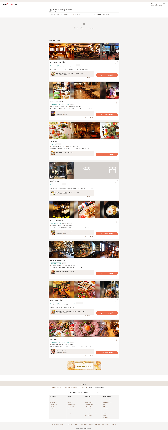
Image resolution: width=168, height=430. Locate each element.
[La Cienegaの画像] (84, 130)
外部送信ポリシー (77, 424)
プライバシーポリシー (69, 424)
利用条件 (62, 424)
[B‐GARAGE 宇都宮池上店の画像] (84, 51)
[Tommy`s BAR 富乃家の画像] (84, 209)
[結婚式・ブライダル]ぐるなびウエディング (56, 387)
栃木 (79, 387)
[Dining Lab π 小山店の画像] (84, 289)
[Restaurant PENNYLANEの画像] (84, 249)
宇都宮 (83, 387)
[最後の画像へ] (117, 51)
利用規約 (57, 424)
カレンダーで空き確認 (108, 75)
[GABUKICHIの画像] (84, 328)
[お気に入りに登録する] (116, 62)
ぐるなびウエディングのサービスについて (101, 424)
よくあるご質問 (113, 424)
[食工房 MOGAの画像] (84, 170)
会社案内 (53, 424)
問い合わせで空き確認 (108, 352)
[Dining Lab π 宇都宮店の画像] (84, 90)
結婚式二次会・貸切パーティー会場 (71, 387)
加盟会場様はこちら (84, 424)
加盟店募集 (91, 424)
